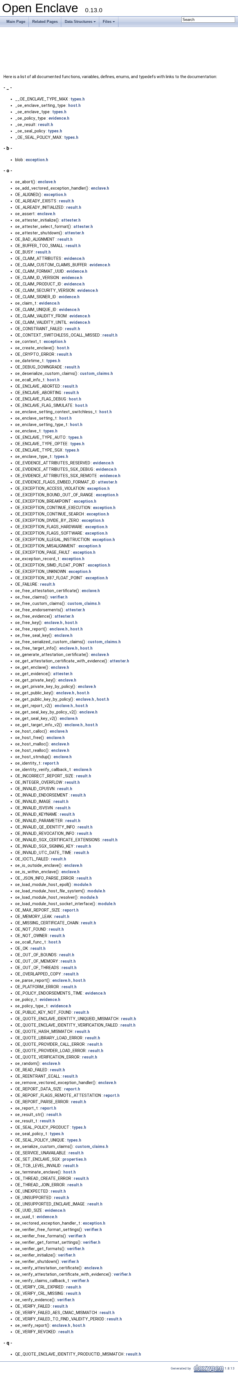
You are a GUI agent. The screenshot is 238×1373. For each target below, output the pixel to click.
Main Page (15, 21)
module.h (83, 884)
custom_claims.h (96, 373)
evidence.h (58, 118)
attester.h (71, 220)
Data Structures (81, 23)
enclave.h (47, 181)
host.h (74, 105)
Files (109, 23)
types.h (78, 99)
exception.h (37, 159)
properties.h (74, 1159)
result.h (45, 124)
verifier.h (59, 597)
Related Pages (45, 21)
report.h (51, 763)
